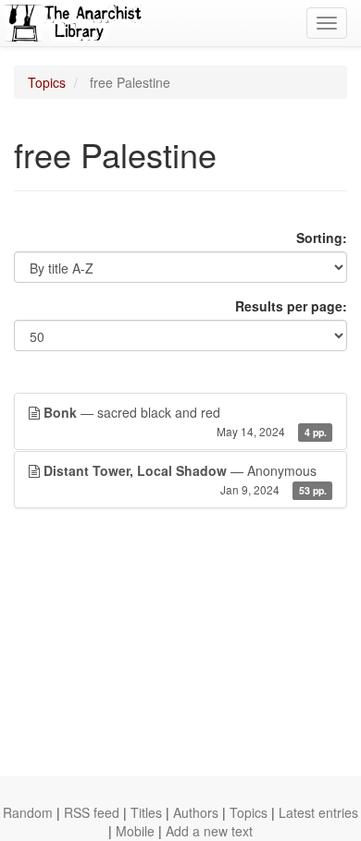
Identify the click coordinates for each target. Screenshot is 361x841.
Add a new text (209, 831)
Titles (146, 812)
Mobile (135, 831)
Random (28, 812)
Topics (47, 82)
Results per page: (291, 306)
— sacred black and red (185, 421)
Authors (195, 812)
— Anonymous (185, 479)
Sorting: (321, 237)
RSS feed (91, 812)
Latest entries (318, 812)
